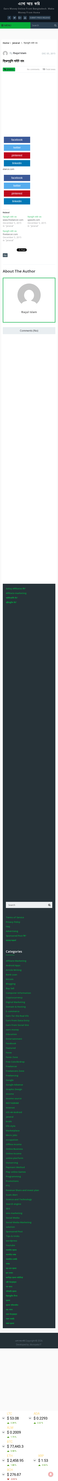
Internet (10, 1107)
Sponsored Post (14, 1231)
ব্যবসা (8, 1300)
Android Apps (13, 965)
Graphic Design (14, 1089)
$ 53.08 (13, 1418)
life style (10, 1126)
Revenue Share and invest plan (22, 1190)
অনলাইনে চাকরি (11, 1259)
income (10, 1093)
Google (9, 1080)
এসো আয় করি (29, 4)
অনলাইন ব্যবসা (11, 1249)
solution (10, 1226)
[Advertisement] (29, 105)
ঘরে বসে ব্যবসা (11, 1268)
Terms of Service (15, 917)
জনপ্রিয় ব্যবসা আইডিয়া (14, 1277)
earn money (12, 1029)
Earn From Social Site (17, 1025)
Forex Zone (12, 1057)
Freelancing (12, 1075)
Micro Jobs (11, 1135)
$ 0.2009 (14, 1432)
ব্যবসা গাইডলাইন (12, 1304)
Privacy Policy (13, 922)
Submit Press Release (40, 17)
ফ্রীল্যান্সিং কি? (11, 602)
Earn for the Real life (17, 1015)
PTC (8, 1185)
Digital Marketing (15, 1002)
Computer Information (18, 992)
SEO (8, 1208)
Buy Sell (10, 988)
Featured (11, 1048)
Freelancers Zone (15, 1070)
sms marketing (14, 1213)
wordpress (11, 1240)
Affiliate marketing (16, 593)
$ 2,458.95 (15, 1460)
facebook (17, 139)
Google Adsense (14, 1084)
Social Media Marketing (18, 1222)
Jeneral (10, 69)
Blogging (10, 983)
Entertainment (14, 1038)
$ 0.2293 (40, 1418)
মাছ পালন (9, 1309)
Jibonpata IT (35, 1344)
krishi (9, 1121)
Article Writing (13, 970)
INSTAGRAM (12, 1103)
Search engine (13, 1204)
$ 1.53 (43, 1460)
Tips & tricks (12, 1236)
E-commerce (12, 1011)
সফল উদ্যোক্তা (11, 1314)
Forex (9, 1052)
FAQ (8, 926)
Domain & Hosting (16, 1006)
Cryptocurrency (14, 997)
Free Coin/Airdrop (15, 1061)
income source (13, 1098)
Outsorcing (12, 1162)
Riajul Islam (19, 53)
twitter (17, 147)
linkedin (17, 163)
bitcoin (9, 979)
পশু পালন (9, 1286)
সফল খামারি (10, 1318)
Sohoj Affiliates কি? (16, 588)
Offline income (13, 1144)
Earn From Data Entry (18, 1020)
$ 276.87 (14, 1474)
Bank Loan (11, 974)
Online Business (14, 1148)
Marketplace (12, 1130)
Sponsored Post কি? (16, 935)
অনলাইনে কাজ (11, 1254)
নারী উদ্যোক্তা (11, 1282)
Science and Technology (19, 1199)
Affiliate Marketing (16, 960)
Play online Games (16, 1171)
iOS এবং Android (14, 1112)
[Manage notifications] (50, 1474)
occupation (12, 1139)
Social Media (12, 1217)
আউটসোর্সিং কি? (12, 597)
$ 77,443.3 (15, 1446)
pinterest (17, 155)
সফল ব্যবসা (10, 1323)
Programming (13, 1176)
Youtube (10, 1245)
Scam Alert (12, 1194)
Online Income (13, 1153)
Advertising (12, 931)
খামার (8, 1263)
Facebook (11, 1043)
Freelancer (11, 1066)
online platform (14, 1158)
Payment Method (15, 1167)
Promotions (12, 1181)
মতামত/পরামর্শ (11, 940)
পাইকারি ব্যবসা (11, 1291)
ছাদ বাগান (9, 1272)
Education (11, 1034)
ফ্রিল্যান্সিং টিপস (11, 1295)
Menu (7, 25)
